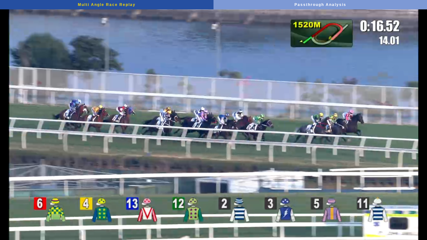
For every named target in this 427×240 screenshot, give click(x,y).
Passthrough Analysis (320, 4)
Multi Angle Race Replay (107, 4)
